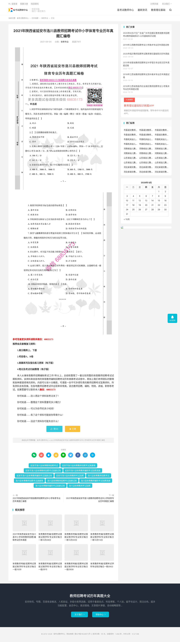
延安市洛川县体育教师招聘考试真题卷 (78, 465)
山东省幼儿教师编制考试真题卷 (162, 162)
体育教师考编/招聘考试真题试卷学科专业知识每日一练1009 (24, 566)
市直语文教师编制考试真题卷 (146, 134)
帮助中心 (100, 614)
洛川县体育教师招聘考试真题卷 (29, 480)
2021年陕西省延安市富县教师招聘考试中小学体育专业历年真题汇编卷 (36, 499)
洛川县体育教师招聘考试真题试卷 (62, 480)
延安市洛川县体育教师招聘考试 (44, 465)
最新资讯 (142, 10)
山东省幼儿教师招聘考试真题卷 (131, 162)
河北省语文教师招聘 (131, 167)
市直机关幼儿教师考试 (146, 139)
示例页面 (154, 4)
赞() (54, 429)
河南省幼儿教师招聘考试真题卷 (131, 153)
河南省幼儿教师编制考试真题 (146, 153)
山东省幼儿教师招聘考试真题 (162, 158)
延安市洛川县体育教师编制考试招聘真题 (82, 470)
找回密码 (35, 4)
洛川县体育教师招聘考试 (98, 475)
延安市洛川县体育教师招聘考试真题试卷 (43, 470)
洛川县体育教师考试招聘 (80, 485)
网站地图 (70, 634)
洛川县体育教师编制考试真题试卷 (50, 485)
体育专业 (44, 18)
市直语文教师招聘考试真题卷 (162, 130)
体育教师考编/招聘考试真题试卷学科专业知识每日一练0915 (50, 566)
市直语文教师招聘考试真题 (146, 130)
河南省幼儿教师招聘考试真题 (162, 148)
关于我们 (79, 614)
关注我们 (166, 4)
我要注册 (24, 4)
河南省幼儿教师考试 (146, 148)
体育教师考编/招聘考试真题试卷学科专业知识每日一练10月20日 (76, 537)
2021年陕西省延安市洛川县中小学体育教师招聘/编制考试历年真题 (24, 537)
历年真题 (35, 18)
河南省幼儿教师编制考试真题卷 (162, 153)
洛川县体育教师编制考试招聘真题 (95, 480)
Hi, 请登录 (12, 4)
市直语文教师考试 (162, 134)
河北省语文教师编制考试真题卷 (146, 172)
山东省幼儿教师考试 (146, 158)
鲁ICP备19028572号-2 (83, 634)
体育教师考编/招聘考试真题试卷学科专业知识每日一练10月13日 (102, 537)
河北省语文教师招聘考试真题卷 (162, 167)
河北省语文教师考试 (162, 172)
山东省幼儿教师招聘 (131, 158)
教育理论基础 (158, 10)
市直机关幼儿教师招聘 (131, 139)
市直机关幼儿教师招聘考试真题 (162, 139)
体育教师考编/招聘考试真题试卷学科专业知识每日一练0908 (76, 566)
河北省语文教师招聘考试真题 (146, 167)
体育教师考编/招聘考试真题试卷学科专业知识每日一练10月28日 (50, 537)
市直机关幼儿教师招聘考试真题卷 (131, 144)
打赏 (72, 429)
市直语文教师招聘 (131, 130)
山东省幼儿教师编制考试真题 (146, 162)
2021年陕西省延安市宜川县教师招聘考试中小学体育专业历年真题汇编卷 (90, 499)
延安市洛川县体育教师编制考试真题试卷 (34, 475)
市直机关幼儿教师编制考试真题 (162, 144)
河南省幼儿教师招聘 (131, 148)
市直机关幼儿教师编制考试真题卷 (146, 144)
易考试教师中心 (18, 10)
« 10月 (127, 219)
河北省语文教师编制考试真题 (131, 172)
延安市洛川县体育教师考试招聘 (70, 475)
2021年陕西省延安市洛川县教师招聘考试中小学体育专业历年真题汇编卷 (77, 440)
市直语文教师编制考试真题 (131, 134)
